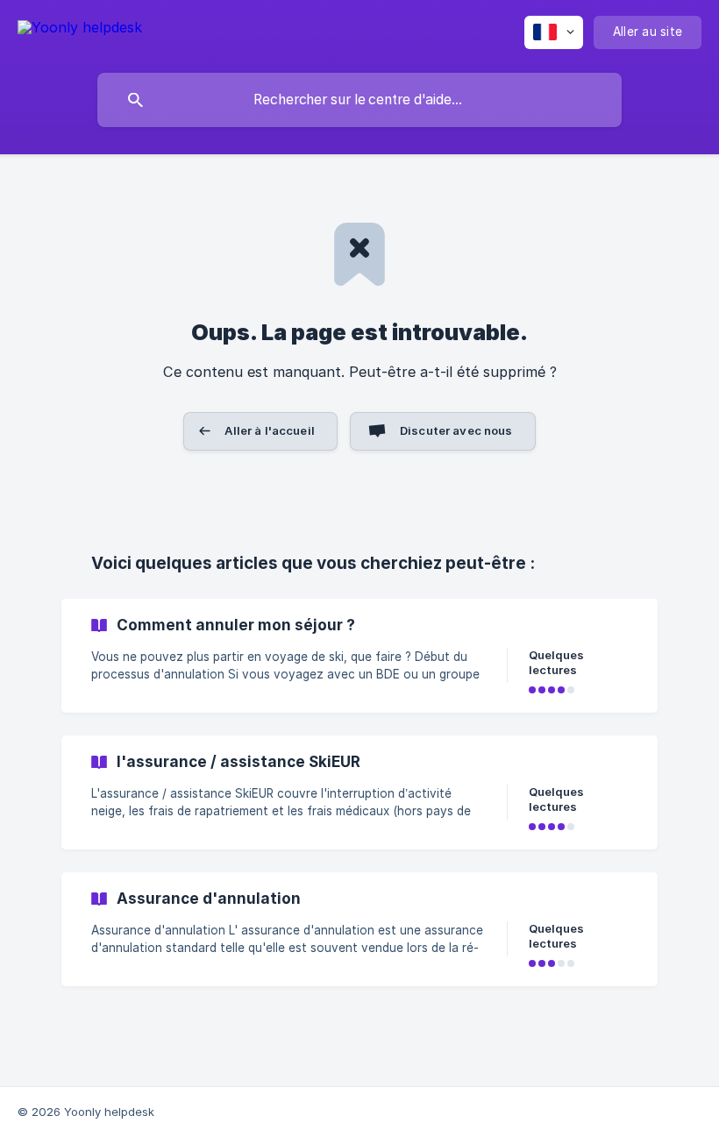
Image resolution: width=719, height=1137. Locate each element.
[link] (359, 656)
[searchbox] (359, 100)
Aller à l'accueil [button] (269, 430)
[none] (80, 30)
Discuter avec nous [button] (456, 430)
